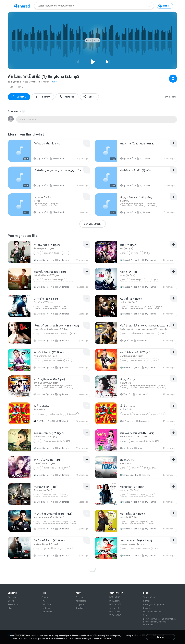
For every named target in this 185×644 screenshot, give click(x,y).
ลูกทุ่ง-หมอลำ (40, 414)
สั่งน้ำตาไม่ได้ (72, 414)
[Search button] (150, 5)
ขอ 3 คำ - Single (137, 307)
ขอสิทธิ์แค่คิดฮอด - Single (53, 280)
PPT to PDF (114, 611)
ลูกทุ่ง (124, 280)
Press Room (13, 604)
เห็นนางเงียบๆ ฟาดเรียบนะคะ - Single (57, 334)
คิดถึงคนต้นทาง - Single (53, 441)
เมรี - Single (135, 253)
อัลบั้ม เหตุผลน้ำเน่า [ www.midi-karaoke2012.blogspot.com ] (144, 334)
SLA (145, 615)
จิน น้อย (54, 205)
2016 (157, 441)
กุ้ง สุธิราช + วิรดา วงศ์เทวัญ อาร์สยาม (144, 387)
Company (80, 597)
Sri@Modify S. (43, 421)
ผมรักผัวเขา (135, 468)
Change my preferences (102, 638)
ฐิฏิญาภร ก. (128, 421)
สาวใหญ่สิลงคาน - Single (53, 387)
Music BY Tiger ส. (44, 260)
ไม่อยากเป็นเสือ (41, 205)
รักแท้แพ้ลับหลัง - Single (53, 360)
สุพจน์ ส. (127, 340)
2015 (65, 253)
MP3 (11, 87)
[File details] (19, 151)
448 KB (20, 87)
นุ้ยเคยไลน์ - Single (138, 522)
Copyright (80, 604)
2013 (162, 334)
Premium (12, 597)
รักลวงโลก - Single (51, 307)
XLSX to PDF (115, 615)
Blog (10, 608)
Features (46, 608)
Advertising (81, 601)
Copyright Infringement (153, 604)
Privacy (146, 601)
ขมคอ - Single (136, 280)
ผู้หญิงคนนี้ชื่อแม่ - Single (53, 549)
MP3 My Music (62, 421)
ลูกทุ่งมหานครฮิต (56, 414)
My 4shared (34, 82)
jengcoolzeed (129, 475)
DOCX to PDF (115, 604)
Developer (80, 608)
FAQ (44, 601)
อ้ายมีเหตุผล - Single (51, 253)
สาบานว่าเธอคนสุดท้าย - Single (56, 522)
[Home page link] (22, 5)
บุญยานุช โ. (16, 82)
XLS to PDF (114, 608)
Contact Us (47, 611)
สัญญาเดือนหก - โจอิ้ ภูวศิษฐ (132, 205)
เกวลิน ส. (127, 448)
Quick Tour (46, 604)
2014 (146, 253)
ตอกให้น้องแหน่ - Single (139, 360)
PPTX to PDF (115, 601)
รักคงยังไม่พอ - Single (52, 468)
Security (147, 608)
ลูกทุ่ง (37, 253)
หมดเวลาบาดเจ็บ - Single (140, 549)
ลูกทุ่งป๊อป (146, 475)
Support (45, 597)
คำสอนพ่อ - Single (51, 495)
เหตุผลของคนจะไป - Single (141, 441)
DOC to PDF (114, 597)
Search (11, 601)
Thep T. (126, 394)
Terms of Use (149, 597)
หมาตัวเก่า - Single (138, 495)
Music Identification (152, 611)
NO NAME (151, 205)
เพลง (139, 448)
